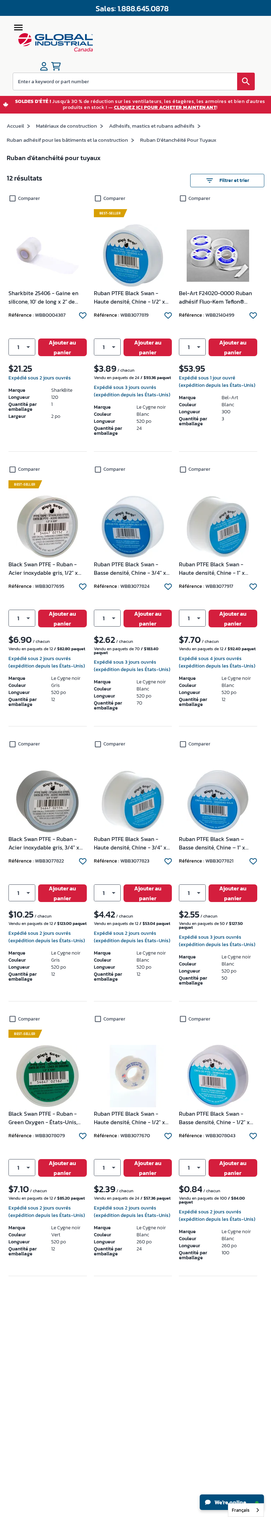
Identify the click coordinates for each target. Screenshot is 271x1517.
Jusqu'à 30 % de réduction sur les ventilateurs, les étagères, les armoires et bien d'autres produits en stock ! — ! (140, 105)
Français (240, 1510)
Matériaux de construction (66, 126)
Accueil (15, 126)
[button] (22, 347)
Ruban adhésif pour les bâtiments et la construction (67, 140)
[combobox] (246, 1510)
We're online (229, 1502)
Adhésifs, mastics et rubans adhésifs (151, 126)
